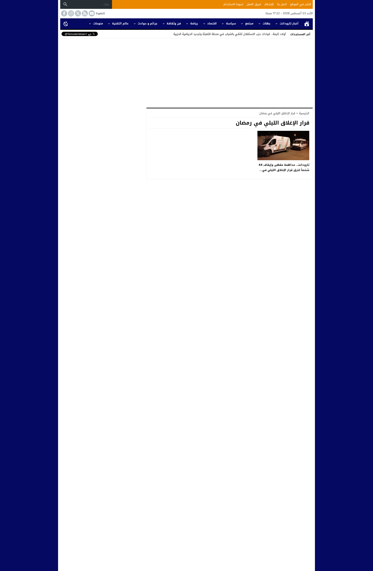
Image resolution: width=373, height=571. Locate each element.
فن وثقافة (174, 23)
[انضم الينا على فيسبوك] (63, 13)
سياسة (231, 23)
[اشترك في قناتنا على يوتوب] (91, 13)
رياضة (194, 23)
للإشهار (269, 4)
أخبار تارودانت (289, 23)
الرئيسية (306, 23)
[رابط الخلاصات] (84, 13)
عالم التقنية (120, 23)
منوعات (98, 23)
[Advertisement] (186, 72)
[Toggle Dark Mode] (65, 23)
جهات (266, 23)
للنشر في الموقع (300, 4)
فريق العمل (254, 4)
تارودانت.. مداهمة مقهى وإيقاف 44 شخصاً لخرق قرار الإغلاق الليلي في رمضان (284, 170)
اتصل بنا (282, 4)
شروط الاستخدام (233, 4)
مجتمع (249, 23)
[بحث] (65, 4)
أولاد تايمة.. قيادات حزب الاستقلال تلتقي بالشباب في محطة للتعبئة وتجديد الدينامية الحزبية (229, 34)
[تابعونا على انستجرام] (70, 13)
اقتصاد (212, 23)
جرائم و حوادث (147, 23)
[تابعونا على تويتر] (77, 13)
